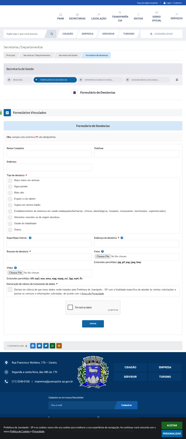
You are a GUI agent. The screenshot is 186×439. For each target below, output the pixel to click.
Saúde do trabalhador (25, 223)
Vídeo (10, 267)
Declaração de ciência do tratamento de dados (31, 283)
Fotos (97, 251)
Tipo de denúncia (16, 175)
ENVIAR (93, 324)
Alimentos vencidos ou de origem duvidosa (36, 217)
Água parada (20, 186)
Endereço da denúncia (105, 237)
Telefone (98, 148)
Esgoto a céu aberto (24, 198)
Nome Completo (15, 148)
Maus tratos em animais (27, 180)
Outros (17, 229)
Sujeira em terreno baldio (27, 205)
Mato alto (19, 192)
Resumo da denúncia (17, 251)
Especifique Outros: (17, 237)
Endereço (11, 161)
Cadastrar (126, 405)
